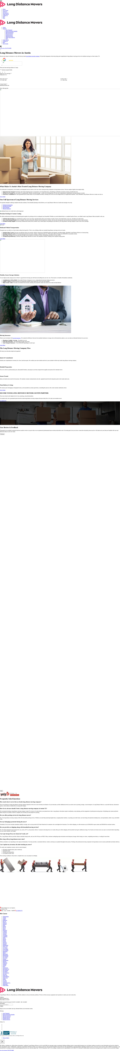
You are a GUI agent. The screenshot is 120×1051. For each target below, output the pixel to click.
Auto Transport (9, 30)
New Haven (5, 956)
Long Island (5, 949)
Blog (4, 18)
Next (1, 790)
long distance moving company (33, 56)
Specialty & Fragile (7, 206)
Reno (4, 966)
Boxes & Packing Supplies (11, 31)
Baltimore (5, 920)
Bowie (4, 927)
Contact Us (5, 15)
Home (4, 9)
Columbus (5, 936)
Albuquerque (6, 916)
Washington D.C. (6, 982)
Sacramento (5, 967)
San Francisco (6, 972)
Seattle (4, 979)
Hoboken (5, 942)
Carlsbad (5, 931)
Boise (4, 925)
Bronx (4, 929)
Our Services (5, 13)
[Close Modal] (2, 1042)
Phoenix (4, 961)
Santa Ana (5, 975)
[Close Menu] (1, 0)
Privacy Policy (6, 1037)
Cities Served (6, 14)
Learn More (2, 223)
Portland (4, 964)
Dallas (4, 937)
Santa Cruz (5, 977)
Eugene (4, 941)
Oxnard (4, 959)
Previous (2, 434)
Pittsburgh (5, 962)
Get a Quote (5, 10)
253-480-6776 (3, 400)
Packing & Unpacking (8, 205)
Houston (5, 944)
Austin (4, 919)
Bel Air (4, 921)
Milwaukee (5, 954)
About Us (5, 11)
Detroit (4, 940)
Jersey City (5, 946)
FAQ (4, 16)
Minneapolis (5, 955)
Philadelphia (5, 960)
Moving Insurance (10, 32)
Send (2, 1006)
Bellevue (5, 922)
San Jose (5, 974)
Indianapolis (5, 945)
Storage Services (9, 36)
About (4, 27)
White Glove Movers (10, 37)
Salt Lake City (6, 969)
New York (5, 957)
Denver (4, 939)
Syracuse (5, 981)
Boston (4, 926)
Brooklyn (5, 930)
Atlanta (4, 917)
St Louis (4, 980)
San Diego (5, 971)
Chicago (4, 934)
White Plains (5, 985)
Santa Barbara (6, 976)
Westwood (5, 984)
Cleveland (5, 935)
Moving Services (9, 33)
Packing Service (9, 35)
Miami (4, 952)
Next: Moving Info (4, 88)
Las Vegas (5, 947)
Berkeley (5, 924)
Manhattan (5, 951)
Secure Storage (6, 207)
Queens (4, 965)
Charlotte (5, 932)
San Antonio (5, 970)
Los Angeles (5, 950)
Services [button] (4, 28)
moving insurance (17, 338)
